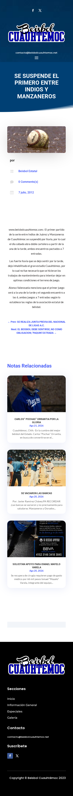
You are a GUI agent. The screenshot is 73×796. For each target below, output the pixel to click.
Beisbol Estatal (27, 171)
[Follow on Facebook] (33, 10)
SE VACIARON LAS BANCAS (36, 493)
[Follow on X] (40, 10)
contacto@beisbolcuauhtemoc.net (36, 52)
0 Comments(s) (28, 181)
